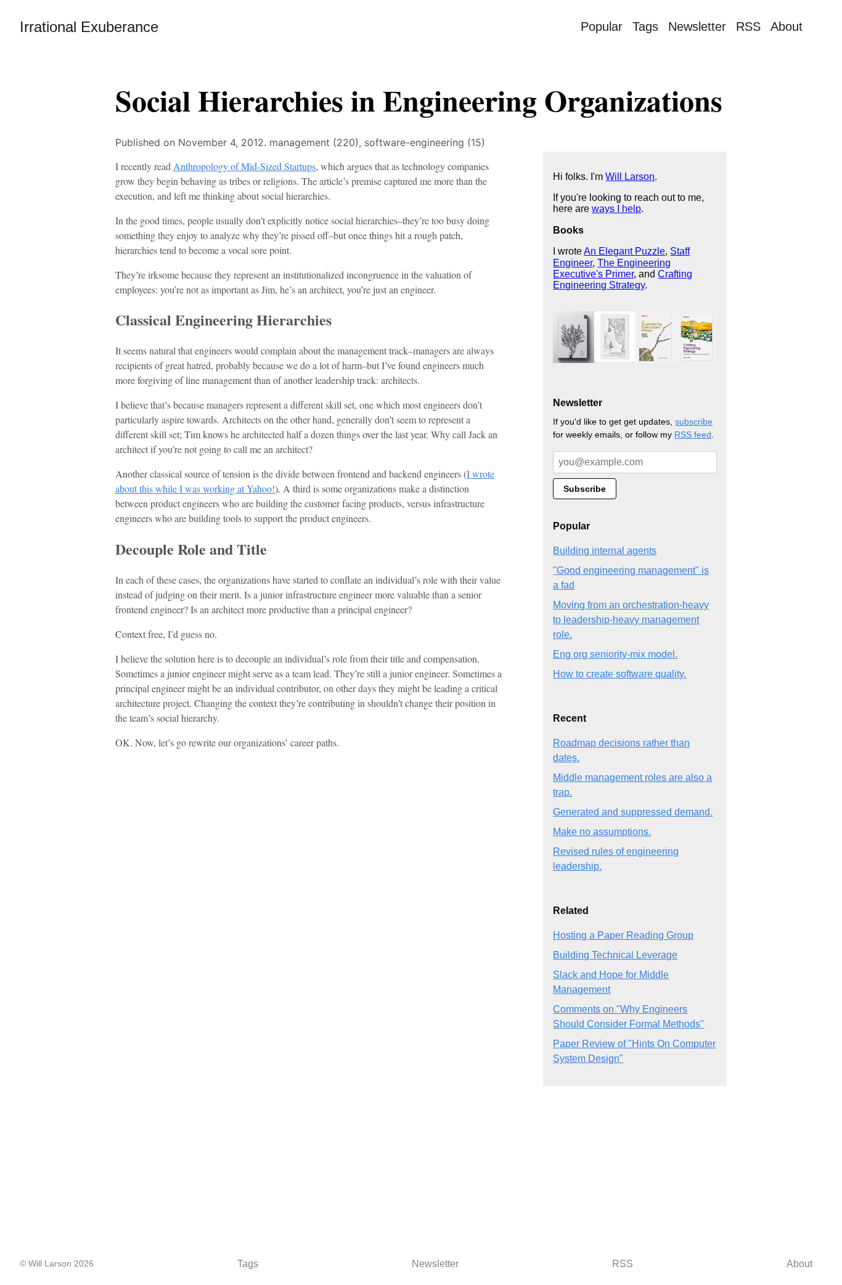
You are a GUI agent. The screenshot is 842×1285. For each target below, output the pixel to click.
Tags (645, 26)
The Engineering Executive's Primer (612, 268)
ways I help (616, 208)
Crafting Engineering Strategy (622, 279)
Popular (602, 26)
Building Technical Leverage (615, 955)
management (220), (316, 142)
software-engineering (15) (424, 142)
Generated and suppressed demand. (633, 812)
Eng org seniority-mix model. (615, 654)
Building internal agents (604, 550)
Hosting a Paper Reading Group (623, 935)
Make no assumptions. (602, 831)
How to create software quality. (619, 674)
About (786, 26)
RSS (748, 26)
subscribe (694, 421)
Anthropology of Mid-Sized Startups (244, 166)
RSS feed (692, 434)
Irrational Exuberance (89, 26)
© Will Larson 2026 (57, 1263)
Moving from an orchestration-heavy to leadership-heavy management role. (631, 620)
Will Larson (630, 176)
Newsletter (697, 26)
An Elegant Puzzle (624, 251)
